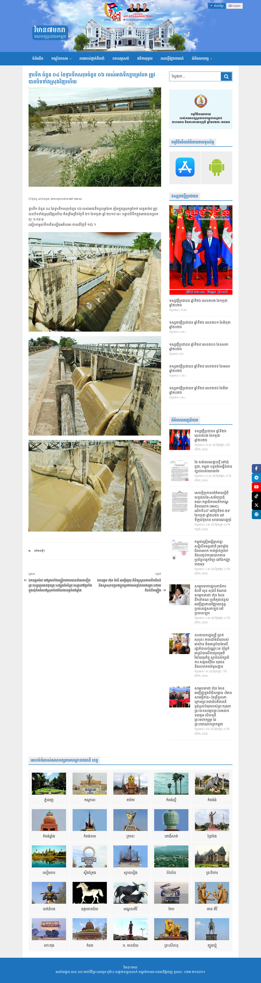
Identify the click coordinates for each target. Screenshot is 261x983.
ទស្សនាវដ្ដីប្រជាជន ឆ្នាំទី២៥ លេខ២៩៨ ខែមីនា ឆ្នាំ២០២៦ (198, 390)
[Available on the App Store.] (185, 167)
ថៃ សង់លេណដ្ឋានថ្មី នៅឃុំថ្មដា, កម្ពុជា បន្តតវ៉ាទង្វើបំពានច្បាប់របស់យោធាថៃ (213, 467)
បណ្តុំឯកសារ (59, 59)
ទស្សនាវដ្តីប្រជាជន (184, 196)
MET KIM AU (75, 199)
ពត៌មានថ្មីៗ (39, 551)
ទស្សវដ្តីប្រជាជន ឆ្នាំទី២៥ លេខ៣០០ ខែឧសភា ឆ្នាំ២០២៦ (198, 347)
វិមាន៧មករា (49, 30)
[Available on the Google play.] (216, 167)
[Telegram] (256, 477)
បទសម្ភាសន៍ (121, 59)
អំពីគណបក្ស (200, 59)
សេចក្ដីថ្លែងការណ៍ (172, 59)
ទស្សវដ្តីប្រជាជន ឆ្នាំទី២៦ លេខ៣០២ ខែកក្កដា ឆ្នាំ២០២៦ (198, 303)
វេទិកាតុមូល (145, 59)
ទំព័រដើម (37, 59)
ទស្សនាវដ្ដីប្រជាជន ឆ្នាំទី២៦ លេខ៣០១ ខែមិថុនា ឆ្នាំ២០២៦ (200, 325)
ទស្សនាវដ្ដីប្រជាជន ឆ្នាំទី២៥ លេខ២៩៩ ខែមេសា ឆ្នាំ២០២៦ (199, 368)
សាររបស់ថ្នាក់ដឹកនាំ (91, 59)
